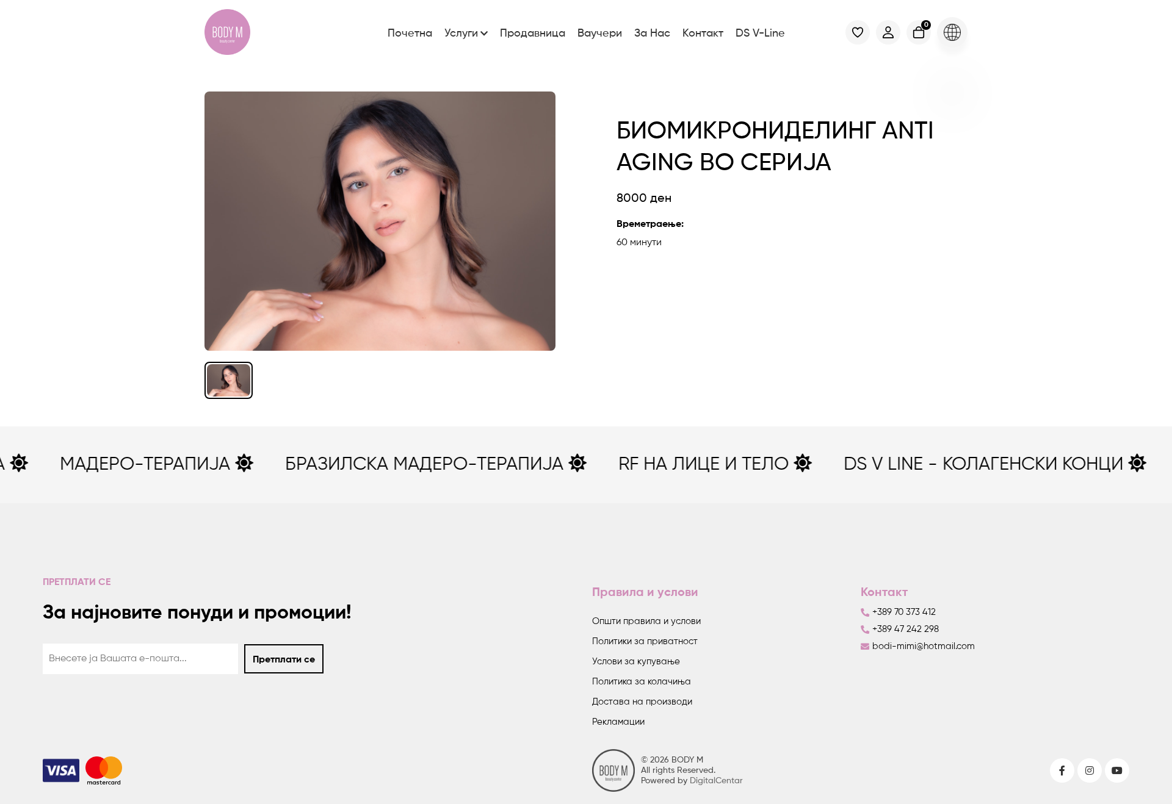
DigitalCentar (716, 781)
